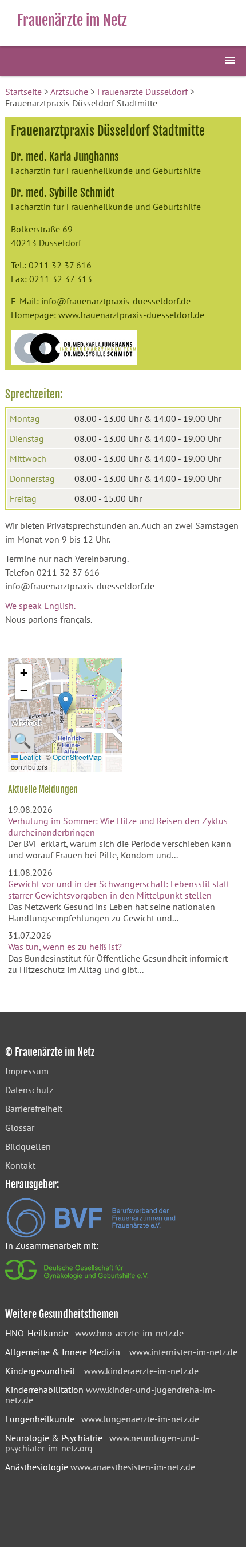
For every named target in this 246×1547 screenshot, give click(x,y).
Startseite (23, 91)
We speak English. (40, 605)
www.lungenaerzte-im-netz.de (140, 1419)
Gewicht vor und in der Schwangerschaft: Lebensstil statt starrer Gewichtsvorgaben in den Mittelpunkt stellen (118, 889)
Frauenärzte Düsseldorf (142, 91)
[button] (65, 703)
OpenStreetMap (77, 757)
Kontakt (20, 1165)
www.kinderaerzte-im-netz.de (141, 1370)
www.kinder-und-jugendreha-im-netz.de (110, 1395)
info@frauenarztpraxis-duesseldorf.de (116, 301)
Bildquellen (28, 1146)
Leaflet (29, 757)
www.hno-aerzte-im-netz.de (129, 1333)
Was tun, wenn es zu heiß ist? (65, 946)
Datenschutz (29, 1089)
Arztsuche (69, 91)
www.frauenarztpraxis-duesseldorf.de (131, 315)
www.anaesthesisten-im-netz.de (132, 1467)
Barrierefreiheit (33, 1108)
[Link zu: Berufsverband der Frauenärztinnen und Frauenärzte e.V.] (91, 1234)
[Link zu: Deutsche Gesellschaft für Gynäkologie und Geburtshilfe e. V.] (77, 1282)
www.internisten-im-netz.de (183, 1352)
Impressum (27, 1071)
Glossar (19, 1127)
